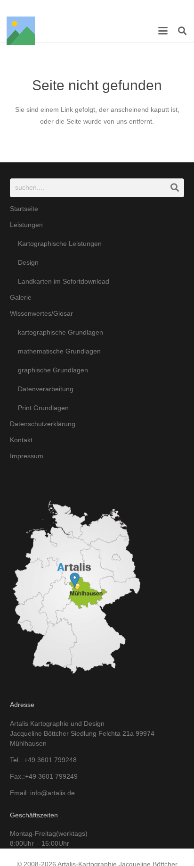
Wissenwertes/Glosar (41, 313)
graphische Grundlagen (53, 370)
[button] (163, 30)
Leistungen (26, 224)
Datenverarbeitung (45, 389)
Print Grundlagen (43, 408)
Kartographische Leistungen (60, 243)
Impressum (26, 456)
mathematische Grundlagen (59, 351)
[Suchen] (175, 187)
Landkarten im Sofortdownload (63, 281)
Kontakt (21, 440)
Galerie (21, 297)
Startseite (24, 208)
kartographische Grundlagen (60, 332)
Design (28, 262)
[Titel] (21, 31)
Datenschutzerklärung (42, 424)
